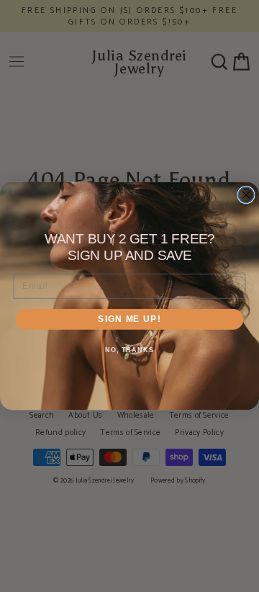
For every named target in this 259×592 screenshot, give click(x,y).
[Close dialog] (246, 195)
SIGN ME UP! (129, 319)
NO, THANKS (129, 350)
